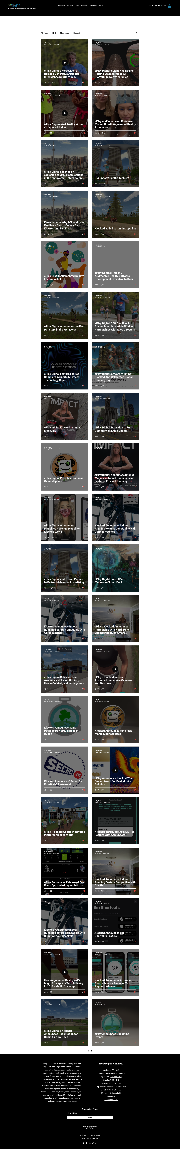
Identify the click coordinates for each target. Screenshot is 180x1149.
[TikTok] (162, 5)
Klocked (76, 33)
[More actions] (85, 43)
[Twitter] (159, 5)
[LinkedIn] (165, 5)
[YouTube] (150, 5)
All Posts (44, 33)
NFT (54, 33)
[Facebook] (153, 5)
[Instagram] (156, 5)
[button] (169, 6)
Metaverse (64, 33)
